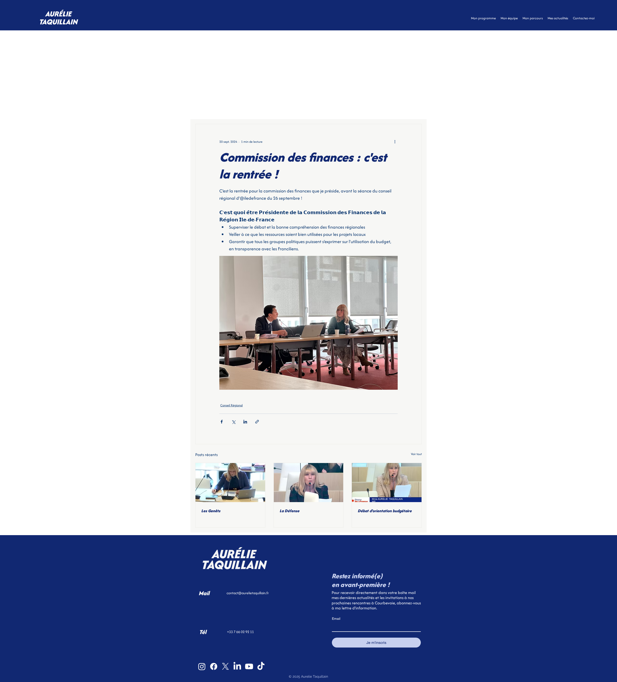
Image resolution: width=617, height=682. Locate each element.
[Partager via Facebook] (221, 421)
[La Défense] (308, 482)
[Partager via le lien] (257, 421)
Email (336, 619)
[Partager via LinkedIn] (245, 421)
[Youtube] (249, 666)
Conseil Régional (231, 405)
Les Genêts (210, 511)
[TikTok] (261, 666)
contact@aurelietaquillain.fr (248, 592)
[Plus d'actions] (395, 141)
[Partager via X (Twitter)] (233, 421)
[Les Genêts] (230, 482)
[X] (225, 666)
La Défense (289, 511)
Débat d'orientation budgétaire (385, 511)
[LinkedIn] (237, 666)
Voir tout (416, 454)
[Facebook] (213, 666)
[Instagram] (202, 666)
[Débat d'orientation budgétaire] (387, 482)
